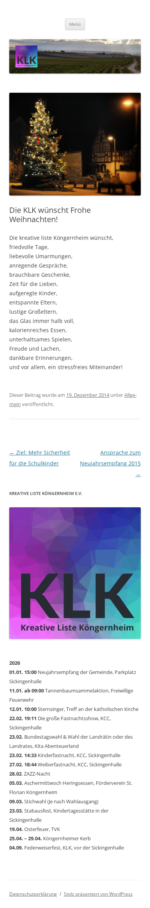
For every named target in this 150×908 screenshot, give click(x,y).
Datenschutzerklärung (33, 894)
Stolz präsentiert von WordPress (98, 894)
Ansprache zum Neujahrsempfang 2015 (110, 463)
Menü (75, 24)
